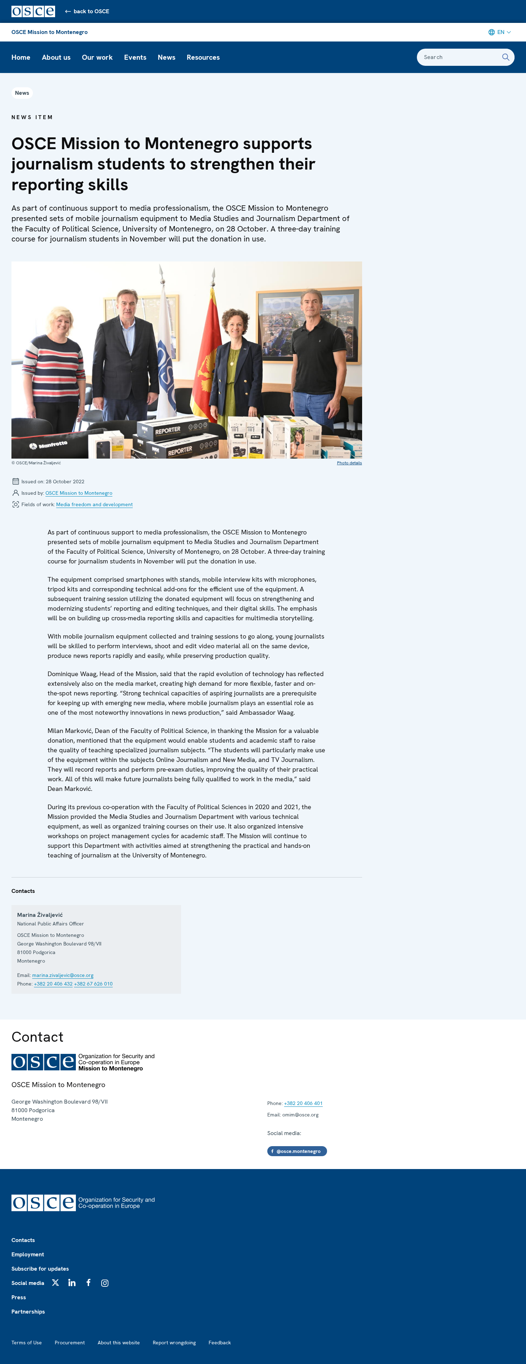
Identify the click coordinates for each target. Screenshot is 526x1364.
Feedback (220, 1342)
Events (135, 57)
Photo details (349, 463)
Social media (27, 1283)
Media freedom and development (94, 504)
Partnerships (28, 1311)
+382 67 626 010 (93, 984)
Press (18, 1297)
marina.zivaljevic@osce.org (62, 975)
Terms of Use (26, 1342)
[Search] (506, 57)
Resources (203, 57)
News (166, 57)
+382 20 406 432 (53, 984)
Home (20, 57)
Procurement (70, 1342)
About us (56, 57)
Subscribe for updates (40, 1268)
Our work (97, 57)
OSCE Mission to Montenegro (49, 32)
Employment (27, 1254)
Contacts (23, 1240)
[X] (55, 1282)
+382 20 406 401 (303, 1103)
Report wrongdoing (174, 1342)
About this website (119, 1342)
